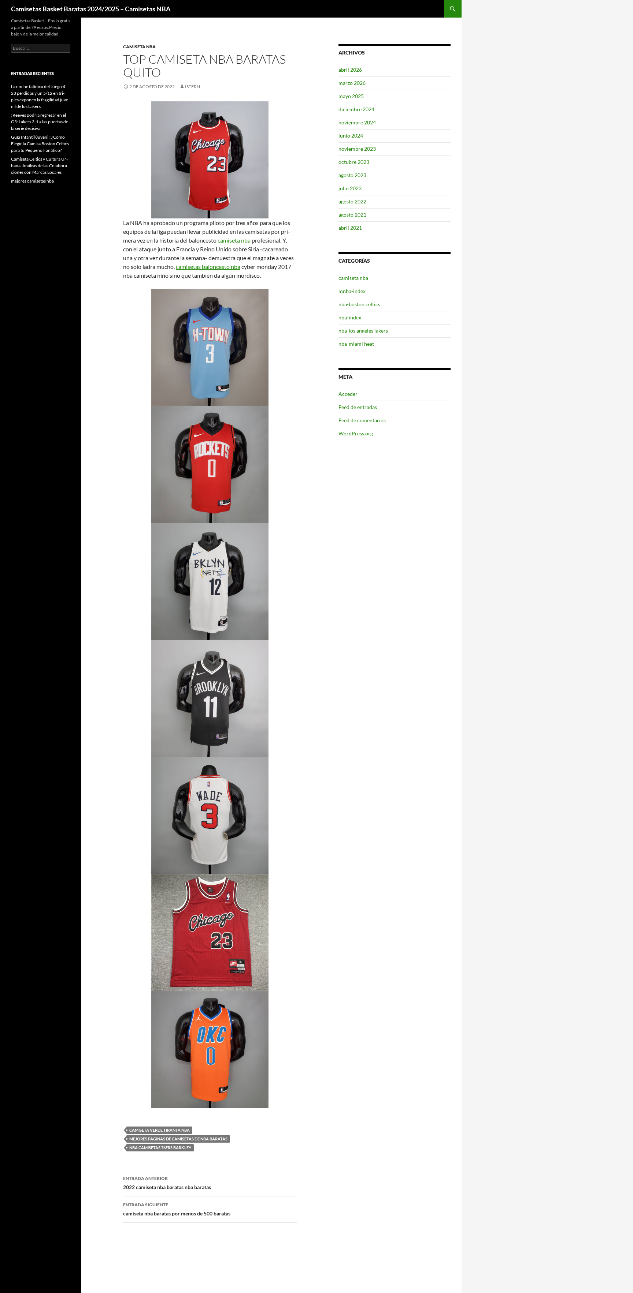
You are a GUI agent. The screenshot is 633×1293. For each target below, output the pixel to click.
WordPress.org (355, 433)
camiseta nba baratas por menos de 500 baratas (176, 1209)
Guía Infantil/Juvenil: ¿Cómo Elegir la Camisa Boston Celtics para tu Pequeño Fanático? (40, 143)
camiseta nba (139, 46)
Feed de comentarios (362, 420)
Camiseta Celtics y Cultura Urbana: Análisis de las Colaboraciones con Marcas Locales (40, 165)
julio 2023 (350, 188)
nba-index (349, 317)
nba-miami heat (356, 344)
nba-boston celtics (359, 304)
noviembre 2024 (357, 122)
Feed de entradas (357, 407)
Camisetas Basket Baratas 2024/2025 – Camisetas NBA (91, 9)
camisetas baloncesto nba (208, 266)
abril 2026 (350, 70)
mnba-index (352, 291)
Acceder (348, 394)
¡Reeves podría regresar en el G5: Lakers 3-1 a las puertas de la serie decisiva (39, 121)
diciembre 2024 (356, 109)
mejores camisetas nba (32, 181)
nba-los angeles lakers (363, 330)
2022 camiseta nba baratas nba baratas (167, 1183)
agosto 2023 (352, 175)
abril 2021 (350, 228)
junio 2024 (350, 135)
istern (192, 86)
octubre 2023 (353, 162)
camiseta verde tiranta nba (159, 1130)
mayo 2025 (351, 96)
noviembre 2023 (357, 149)
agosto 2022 (352, 201)
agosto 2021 (352, 214)
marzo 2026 (352, 83)
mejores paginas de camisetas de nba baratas (178, 1138)
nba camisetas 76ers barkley (160, 1147)
